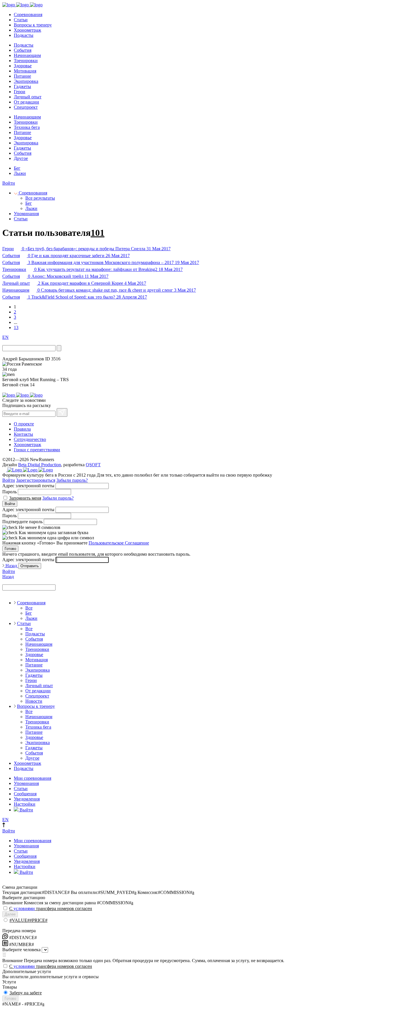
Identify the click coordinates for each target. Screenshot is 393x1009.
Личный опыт (27, 96)
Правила (22, 429)
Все (29, 607)
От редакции (26, 102)
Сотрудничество (30, 439)
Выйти (25, 809)
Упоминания (26, 213)
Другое (21, 158)
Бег (17, 168)
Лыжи (20, 173)
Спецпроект (26, 107)
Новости (33, 701)
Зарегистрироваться (35, 480)
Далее (10, 914)
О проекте (24, 423)
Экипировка (26, 81)
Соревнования (28, 14)
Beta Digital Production (39, 464)
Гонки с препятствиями (37, 449)
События (22, 50)
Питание (22, 76)
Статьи (21, 19)
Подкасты (23, 35)
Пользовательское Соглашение (119, 542)
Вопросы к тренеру (33, 24)
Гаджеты (22, 86)
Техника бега (27, 127)
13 (16, 327)
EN (5, 337)
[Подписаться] (62, 412)
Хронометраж (27, 30)
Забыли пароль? (72, 480)
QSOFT (93, 464)
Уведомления (27, 798)
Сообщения (25, 793)
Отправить (29, 566)
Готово (10, 548)
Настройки (24, 804)
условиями (24, 908)
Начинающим (27, 55)
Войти (8, 183)
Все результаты (40, 198)
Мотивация (25, 70)
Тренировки (26, 60)
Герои (19, 91)
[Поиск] (59, 348)
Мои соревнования (32, 778)
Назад (11, 565)
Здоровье (23, 65)
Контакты (23, 434)
